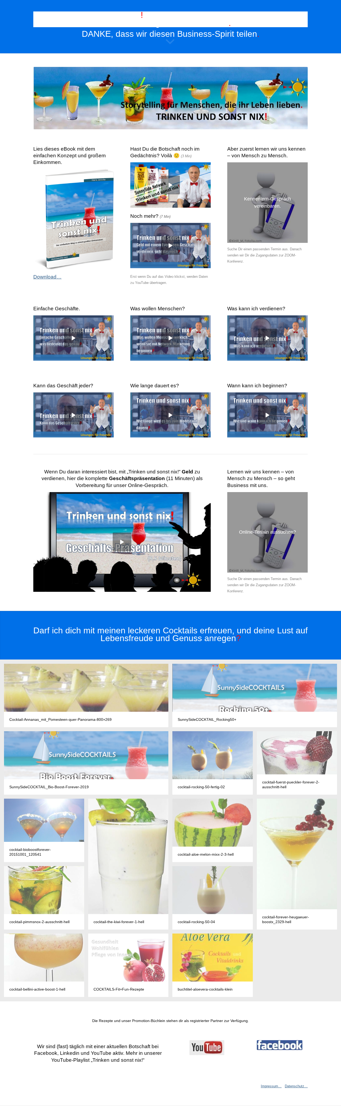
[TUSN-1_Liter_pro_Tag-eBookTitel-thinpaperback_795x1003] (73, 220)
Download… (47, 277)
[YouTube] (206, 1047)
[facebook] (279, 1045)
